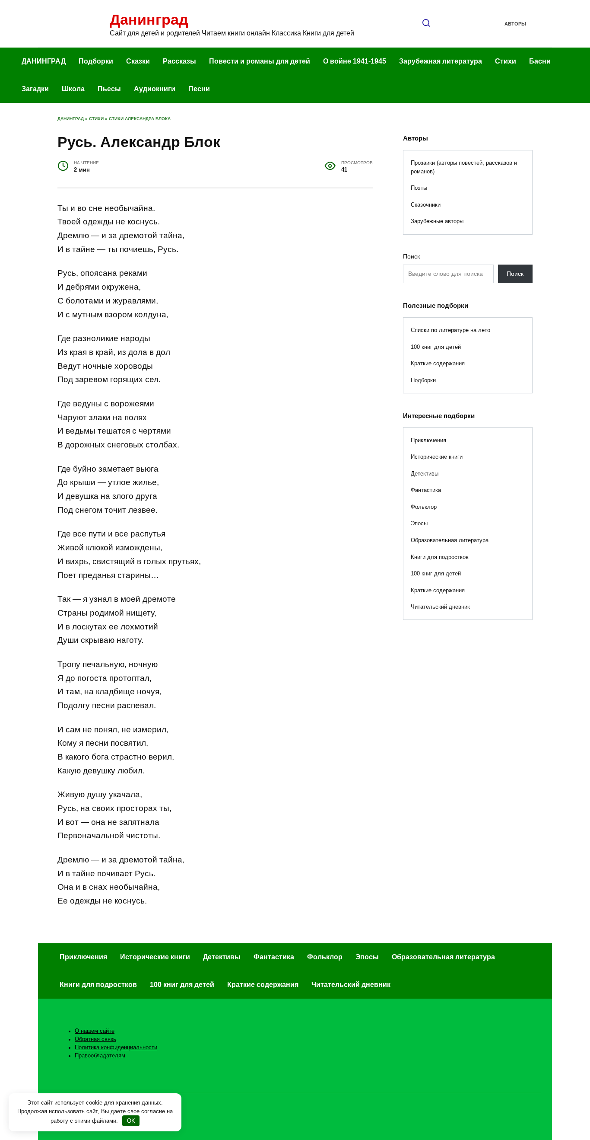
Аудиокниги (154, 89)
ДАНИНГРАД (44, 61)
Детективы (424, 473)
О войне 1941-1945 (354, 61)
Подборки (96, 61)
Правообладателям (100, 1056)
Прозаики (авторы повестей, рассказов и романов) (464, 167)
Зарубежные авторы (437, 221)
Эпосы (419, 523)
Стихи (505, 61)
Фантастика (426, 490)
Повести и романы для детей (259, 61)
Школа (73, 89)
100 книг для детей (436, 347)
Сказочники (426, 204)
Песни (199, 89)
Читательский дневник (440, 607)
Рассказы (179, 61)
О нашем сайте (94, 1031)
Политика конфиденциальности (116, 1047)
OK (131, 1121)
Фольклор (424, 507)
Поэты (419, 188)
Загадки (35, 89)
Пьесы (109, 89)
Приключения (428, 440)
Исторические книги (437, 456)
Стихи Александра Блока (140, 118)
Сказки (138, 61)
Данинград (149, 19)
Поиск (411, 256)
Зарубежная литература (440, 61)
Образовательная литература (449, 540)
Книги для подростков (440, 557)
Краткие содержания (438, 363)
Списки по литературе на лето (450, 330)
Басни (540, 61)
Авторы (515, 23)
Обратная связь (95, 1039)
